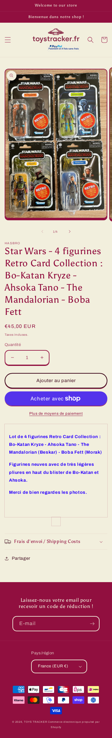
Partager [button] (21, 558)
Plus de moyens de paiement (56, 413)
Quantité (13, 345)
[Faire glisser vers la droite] (70, 231)
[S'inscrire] (92, 623)
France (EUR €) (53, 666)
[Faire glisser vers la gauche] (42, 231)
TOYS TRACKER (35, 722)
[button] (8, 40)
